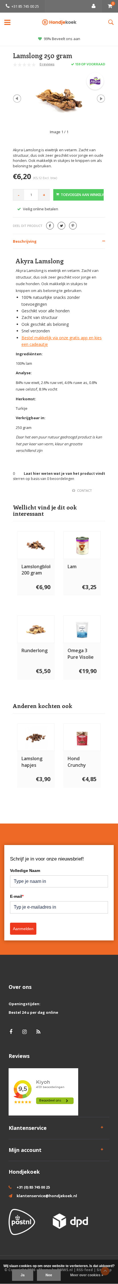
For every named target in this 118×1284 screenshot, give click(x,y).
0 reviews (47, 64)
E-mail (16, 896)
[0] (110, 6)
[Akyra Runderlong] (36, 629)
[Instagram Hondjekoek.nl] (24, 1031)
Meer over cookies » (86, 1275)
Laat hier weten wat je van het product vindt (64, 473)
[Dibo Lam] (82, 545)
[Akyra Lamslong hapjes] (36, 737)
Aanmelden (23, 928)
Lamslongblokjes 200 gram (35, 569)
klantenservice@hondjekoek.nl (47, 1195)
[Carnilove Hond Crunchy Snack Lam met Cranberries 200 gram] (82, 737)
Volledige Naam (25, 870)
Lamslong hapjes (31, 761)
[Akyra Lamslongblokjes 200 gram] (36, 545)
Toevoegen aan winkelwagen (82, 194)
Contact (84, 490)
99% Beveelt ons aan (62, 38)
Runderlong (34, 650)
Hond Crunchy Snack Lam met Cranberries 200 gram (81, 762)
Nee (49, 1275)
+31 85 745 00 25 (25, 6)
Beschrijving (25, 241)
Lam (72, 566)
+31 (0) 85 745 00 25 (33, 1187)
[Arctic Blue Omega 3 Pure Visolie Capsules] (82, 629)
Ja (23, 1275)
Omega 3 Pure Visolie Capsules (81, 653)
